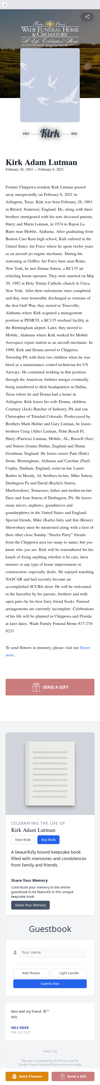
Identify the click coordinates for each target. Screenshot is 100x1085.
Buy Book (48, 839)
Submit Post (50, 983)
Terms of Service (62, 1065)
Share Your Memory (30, 905)
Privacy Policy (37, 1065)
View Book (23, 839)
